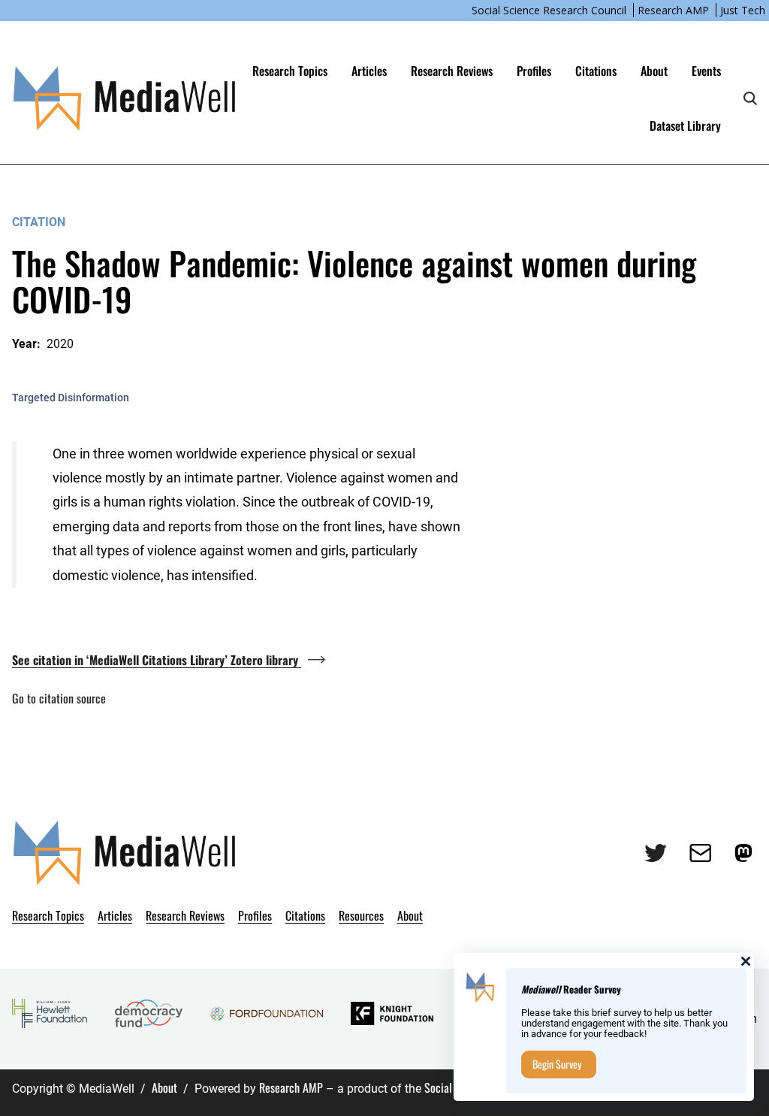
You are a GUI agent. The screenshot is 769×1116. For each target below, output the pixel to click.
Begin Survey (556, 1064)
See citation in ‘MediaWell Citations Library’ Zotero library (156, 660)
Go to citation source (59, 698)
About (164, 1087)
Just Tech (742, 10)
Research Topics (289, 71)
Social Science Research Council (549, 10)
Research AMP (673, 10)
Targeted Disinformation (70, 398)
